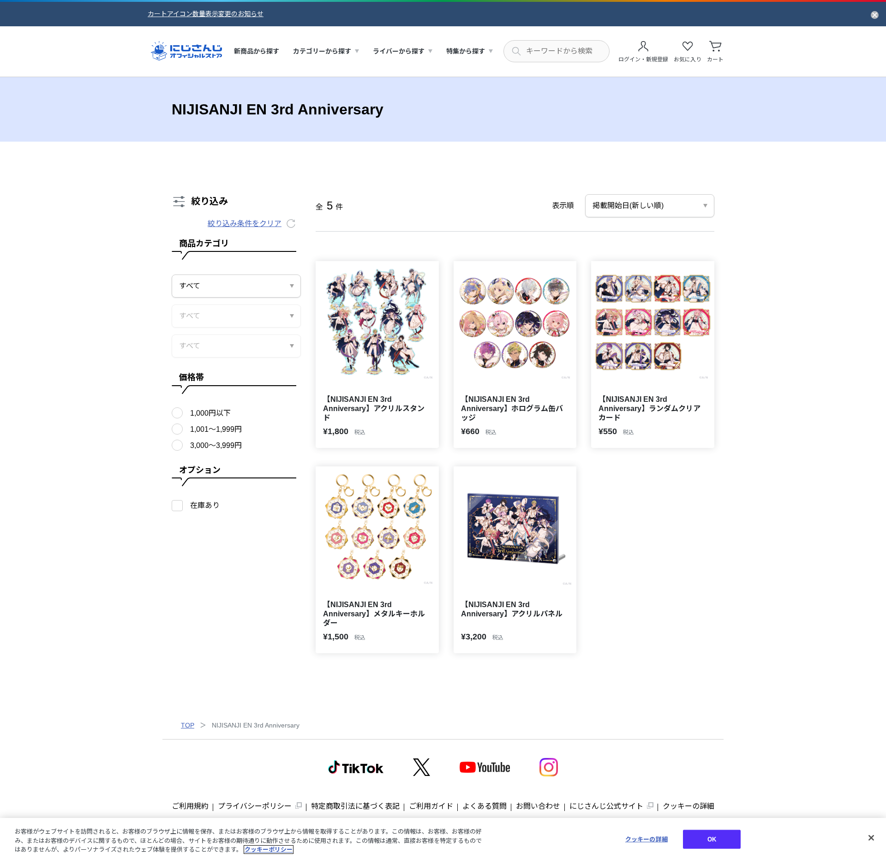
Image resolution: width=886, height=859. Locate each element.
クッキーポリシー (269, 849)
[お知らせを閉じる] (875, 14)
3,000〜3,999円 (216, 445)
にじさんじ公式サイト (606, 806)
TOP (187, 725)
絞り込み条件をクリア (244, 223)
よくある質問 (484, 806)
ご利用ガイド (431, 806)
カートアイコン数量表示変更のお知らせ (205, 14)
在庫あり (205, 505)
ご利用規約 (190, 806)
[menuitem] (256, 51)
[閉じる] (871, 838)
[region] (443, 838)
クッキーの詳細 (688, 806)
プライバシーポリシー (255, 806)
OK (711, 838)
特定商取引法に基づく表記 (355, 806)
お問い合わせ (538, 806)
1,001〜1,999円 (216, 429)
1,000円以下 (210, 413)
